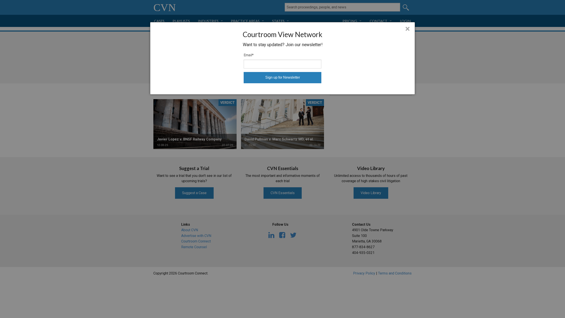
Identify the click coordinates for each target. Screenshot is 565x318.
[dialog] (282, 58)
